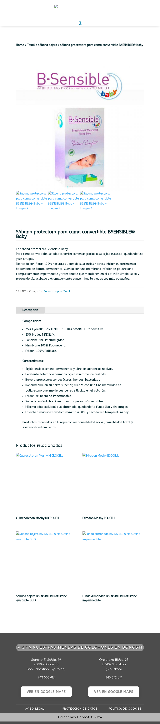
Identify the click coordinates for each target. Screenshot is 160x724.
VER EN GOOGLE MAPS (46, 692)
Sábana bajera (47, 45)
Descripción (30, 310)
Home (20, 45)
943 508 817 (46, 677)
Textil (31, 45)
